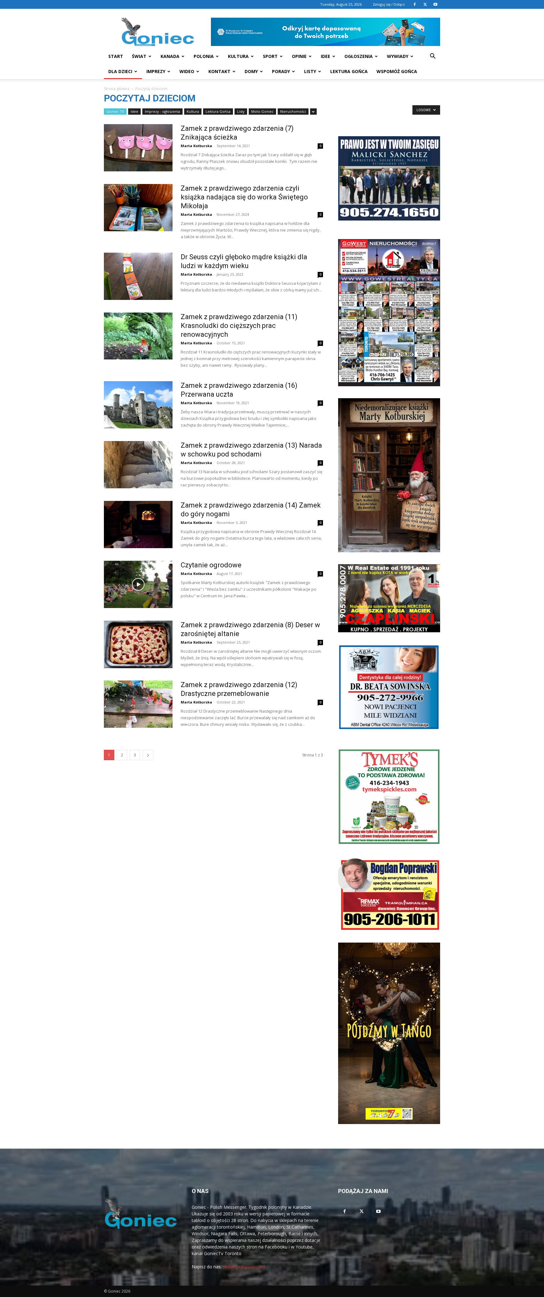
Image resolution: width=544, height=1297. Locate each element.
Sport (270, 56)
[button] (432, 57)
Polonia (204, 56)
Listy (310, 71)
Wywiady (397, 56)
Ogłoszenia (358, 56)
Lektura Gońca (349, 71)
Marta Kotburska (196, 145)
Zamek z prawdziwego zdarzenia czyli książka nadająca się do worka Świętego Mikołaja (244, 197)
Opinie (299, 56)
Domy (251, 71)
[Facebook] (414, 4)
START (115, 56)
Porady (281, 71)
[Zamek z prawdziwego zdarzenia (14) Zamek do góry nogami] (138, 524)
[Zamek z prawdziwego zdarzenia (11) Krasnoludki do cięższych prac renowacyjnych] (138, 336)
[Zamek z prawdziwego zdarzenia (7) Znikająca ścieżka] (138, 147)
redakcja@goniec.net (244, 1267)
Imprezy (155, 71)
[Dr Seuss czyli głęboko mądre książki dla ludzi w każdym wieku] (138, 276)
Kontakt (219, 71)
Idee (325, 56)
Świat (139, 56)
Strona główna (116, 88)
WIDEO (186, 71)
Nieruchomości (293, 111)
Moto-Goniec (262, 111)
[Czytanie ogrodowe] (138, 584)
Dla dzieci (120, 71)
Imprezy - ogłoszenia (162, 111)
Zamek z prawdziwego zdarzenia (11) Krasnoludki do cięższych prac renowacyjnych (239, 325)
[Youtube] (435, 4)
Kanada (170, 56)
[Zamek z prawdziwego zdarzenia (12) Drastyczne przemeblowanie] (138, 704)
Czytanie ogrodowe (211, 565)
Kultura (238, 56)
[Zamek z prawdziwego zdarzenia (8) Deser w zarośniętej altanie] (138, 644)
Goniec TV (115, 111)
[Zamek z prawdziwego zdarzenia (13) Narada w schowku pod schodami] (138, 464)
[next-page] (148, 755)
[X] (425, 4)
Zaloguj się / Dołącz (389, 4)
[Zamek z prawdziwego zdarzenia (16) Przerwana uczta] (138, 404)
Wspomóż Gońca (397, 71)
